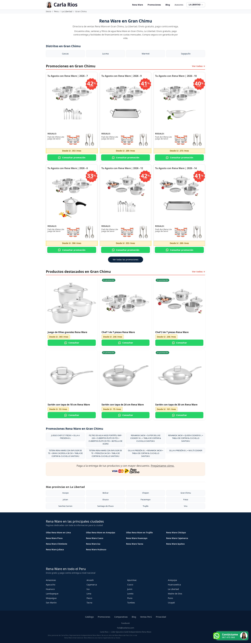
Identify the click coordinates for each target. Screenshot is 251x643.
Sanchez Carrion (65, 506)
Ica (88, 589)
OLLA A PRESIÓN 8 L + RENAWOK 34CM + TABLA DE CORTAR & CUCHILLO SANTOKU (145, 453)
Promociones (154, 4)
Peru (56, 11)
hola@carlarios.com (125, 627)
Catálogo (89, 616)
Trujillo (145, 506)
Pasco (89, 598)
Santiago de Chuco (105, 506)
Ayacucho (50, 584)
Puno (170, 598)
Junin (129, 589)
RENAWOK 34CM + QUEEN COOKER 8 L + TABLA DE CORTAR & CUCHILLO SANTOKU (185, 438)
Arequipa (172, 580)
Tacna (89, 602)
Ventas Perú (146, 616)
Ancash (90, 580)
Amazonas (51, 580)
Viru (185, 506)
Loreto (130, 593)
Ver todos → (198, 271)
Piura (129, 598)
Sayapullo (185, 53)
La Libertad (67, 11)
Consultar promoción (73, 157)
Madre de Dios (175, 593)
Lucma (105, 53)
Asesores (179, 4)
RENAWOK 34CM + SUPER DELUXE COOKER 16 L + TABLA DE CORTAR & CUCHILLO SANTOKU (145, 438)
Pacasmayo (145, 499)
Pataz (185, 499)
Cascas (65, 53)
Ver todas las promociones (125, 259)
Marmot (145, 53)
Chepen (145, 493)
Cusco (130, 584)
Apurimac (132, 580)
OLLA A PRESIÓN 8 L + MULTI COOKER (185, 450)
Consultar (73, 342)
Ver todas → (198, 66)
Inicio (48, 11)
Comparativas (121, 616)
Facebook (125, 623)
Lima (89, 593)
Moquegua (51, 598)
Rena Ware (137, 4)
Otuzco (105, 499)
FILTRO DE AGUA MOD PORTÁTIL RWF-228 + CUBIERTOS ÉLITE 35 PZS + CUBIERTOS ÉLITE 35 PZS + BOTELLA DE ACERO (105, 439)
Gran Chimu (186, 493)
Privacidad (161, 616)
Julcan (65, 499)
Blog (167, 4)
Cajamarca (92, 584)
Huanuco (50, 589)
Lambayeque (52, 593)
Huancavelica (174, 584)
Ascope (65, 493)
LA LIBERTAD (195, 4)
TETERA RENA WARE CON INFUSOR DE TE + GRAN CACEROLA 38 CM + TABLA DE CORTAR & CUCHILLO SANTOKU (65, 453)
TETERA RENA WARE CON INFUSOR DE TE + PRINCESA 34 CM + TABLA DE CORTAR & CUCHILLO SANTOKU (105, 453)
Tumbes (131, 602)
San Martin (51, 602)
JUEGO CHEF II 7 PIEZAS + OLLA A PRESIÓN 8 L (65, 437)
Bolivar (106, 493)
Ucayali (171, 602)
